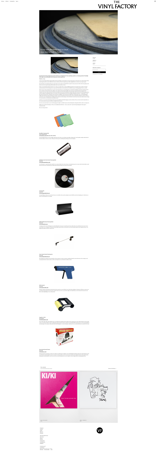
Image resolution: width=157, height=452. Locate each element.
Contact (51, 449)
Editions (41, 438)
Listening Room (42, 442)
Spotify (41, 430)
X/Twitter (41, 433)
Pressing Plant (12, 1)
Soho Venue (42, 436)
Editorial (6, 1)
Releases (2, 1)
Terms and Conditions (46, 449)
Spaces (17, 1)
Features (41, 439)
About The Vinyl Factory (44, 435)
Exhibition (41, 443)
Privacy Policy (41, 449)
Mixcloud (41, 431)
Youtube (41, 429)
